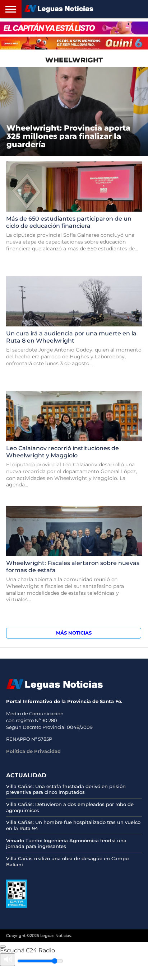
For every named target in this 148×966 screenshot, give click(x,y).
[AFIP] (16, 906)
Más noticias (74, 633)
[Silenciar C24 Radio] (7, 959)
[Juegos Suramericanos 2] (74, 28)
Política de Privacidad (33, 751)
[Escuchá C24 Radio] (3, 947)
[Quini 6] (74, 43)
